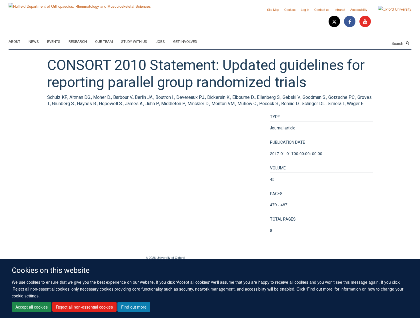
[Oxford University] (390, 9)
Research (78, 41)
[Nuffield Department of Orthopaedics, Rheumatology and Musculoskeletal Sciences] (80, 4)
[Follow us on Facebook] (350, 21)
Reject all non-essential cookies (84, 307)
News (34, 41)
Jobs (160, 41)
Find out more (134, 307)
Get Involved (185, 41)
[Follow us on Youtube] (365, 21)
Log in (305, 9)
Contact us (321, 9)
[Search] (408, 43)
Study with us (134, 41)
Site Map (273, 9)
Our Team (104, 41)
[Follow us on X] (335, 21)
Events (53, 41)
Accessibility (358, 9)
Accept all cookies (31, 307)
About (14, 41)
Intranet (340, 9)
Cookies (290, 9)
